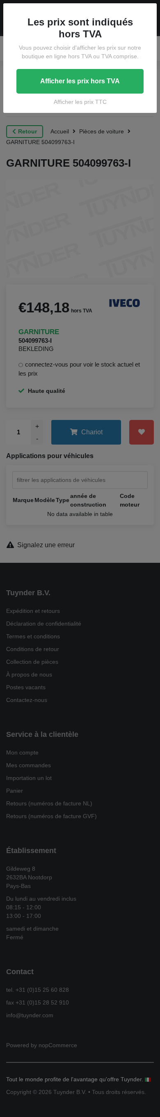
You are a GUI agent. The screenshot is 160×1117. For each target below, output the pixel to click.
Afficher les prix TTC (80, 102)
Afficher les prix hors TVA (80, 81)
